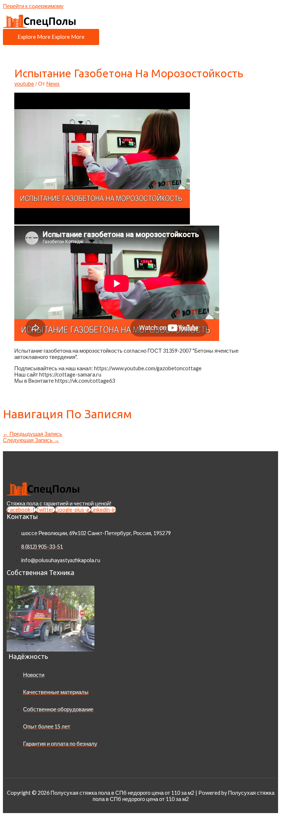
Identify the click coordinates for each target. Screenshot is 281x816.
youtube (24, 84)
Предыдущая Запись (32, 434)
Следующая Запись (31, 440)
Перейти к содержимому (33, 6)
